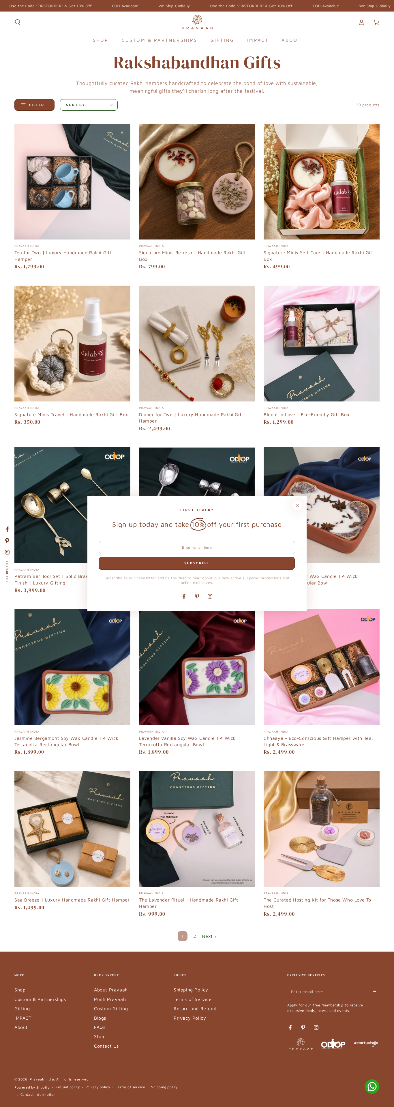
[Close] (297, 505)
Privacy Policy (190, 1018)
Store (100, 1036)
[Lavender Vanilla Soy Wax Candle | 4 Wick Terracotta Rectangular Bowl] (197, 667)
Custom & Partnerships (40, 999)
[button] (17, 22)
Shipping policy (164, 1087)
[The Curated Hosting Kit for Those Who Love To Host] (322, 829)
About (21, 1027)
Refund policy (67, 1087)
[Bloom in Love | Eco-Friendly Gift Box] (322, 343)
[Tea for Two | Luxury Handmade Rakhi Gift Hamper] (72, 181)
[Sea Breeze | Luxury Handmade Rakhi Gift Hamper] (72, 829)
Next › (209, 936)
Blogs (100, 1018)
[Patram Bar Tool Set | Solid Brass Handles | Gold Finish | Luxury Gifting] (72, 505)
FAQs (99, 1027)
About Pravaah (111, 989)
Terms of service (130, 1087)
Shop (19, 989)
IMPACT (22, 1018)
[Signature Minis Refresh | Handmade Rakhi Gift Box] (197, 181)
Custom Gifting (111, 1008)
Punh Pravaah (110, 999)
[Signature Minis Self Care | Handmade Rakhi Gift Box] (322, 181)
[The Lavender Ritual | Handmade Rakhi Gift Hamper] (197, 829)
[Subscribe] (376, 991)
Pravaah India (42, 1079)
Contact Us (106, 1045)
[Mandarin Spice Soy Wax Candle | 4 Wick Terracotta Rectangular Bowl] (322, 505)
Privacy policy (98, 1087)
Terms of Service (193, 999)
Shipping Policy (191, 989)
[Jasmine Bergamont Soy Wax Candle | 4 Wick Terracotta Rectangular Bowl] (72, 667)
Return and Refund (195, 1008)
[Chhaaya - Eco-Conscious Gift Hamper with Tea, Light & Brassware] (322, 667)
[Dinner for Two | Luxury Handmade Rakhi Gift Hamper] (197, 343)
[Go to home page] (197, 22)
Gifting (22, 1008)
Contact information (38, 1094)
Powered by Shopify (32, 1087)
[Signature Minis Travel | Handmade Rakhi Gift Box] (72, 343)
